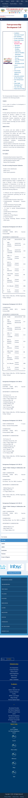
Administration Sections (14, 717)
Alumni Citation (14, 671)
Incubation (4, 550)
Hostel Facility (14, 675)
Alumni (7, 1)
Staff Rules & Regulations (14, 710)
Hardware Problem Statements (18, 49)
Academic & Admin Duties (14, 712)
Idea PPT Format (19, 60)
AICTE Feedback (14, 729)
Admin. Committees (14, 679)
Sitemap (22, 796)
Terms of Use (15, 796)
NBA (22, 1)
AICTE (12, 1)
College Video (5, 6)
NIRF (17, 1)
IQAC (26, 1)
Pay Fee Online (13, 3)
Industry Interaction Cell (14, 689)
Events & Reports (5, 557)
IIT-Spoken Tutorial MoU (14, 719)
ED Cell (3, 540)
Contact (20, 3)
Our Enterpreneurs (14, 667)
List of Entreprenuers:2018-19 (19, 67)
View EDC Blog (18, 86)
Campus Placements (14, 669)
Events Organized (18, 38)
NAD (14, 687)
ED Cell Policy (18, 36)
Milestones (14, 721)
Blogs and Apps (14, 697)
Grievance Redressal (14, 691)
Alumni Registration (14, 673)
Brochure (17, 45)
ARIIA (3, 547)
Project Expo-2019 (19, 40)
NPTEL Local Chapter (14, 695)
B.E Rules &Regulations (14, 731)
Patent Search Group (19, 88)
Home (2, 1)
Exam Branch (5, 3)
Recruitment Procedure (14, 708)
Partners (3, 553)
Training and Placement (14, 573)
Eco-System (4, 537)
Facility (14, 693)
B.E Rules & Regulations (14, 715)
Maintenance (14, 677)
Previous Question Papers (14, 699)
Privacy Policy (7, 796)
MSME (3, 543)
